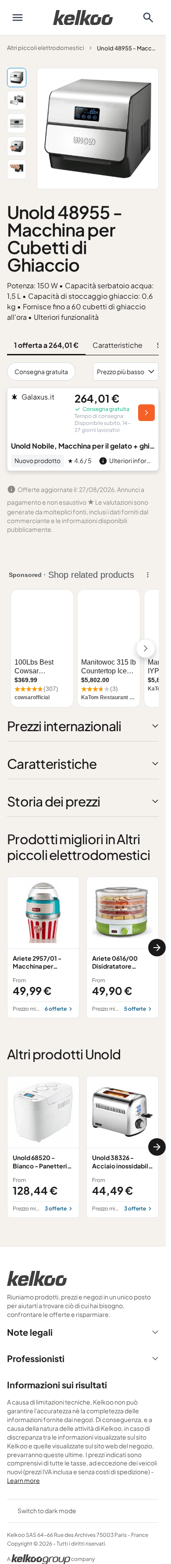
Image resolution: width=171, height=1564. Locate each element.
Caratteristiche (117, 345)
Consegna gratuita (41, 371)
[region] (83, 947)
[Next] (157, 947)
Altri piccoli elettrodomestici (45, 47)
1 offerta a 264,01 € (46, 345)
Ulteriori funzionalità (66, 317)
